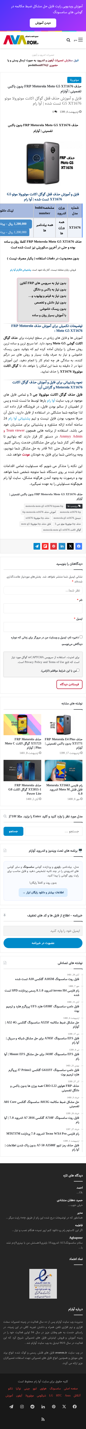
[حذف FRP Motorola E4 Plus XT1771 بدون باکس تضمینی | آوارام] (63, 724)
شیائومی (41, 1395)
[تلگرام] (37, 546)
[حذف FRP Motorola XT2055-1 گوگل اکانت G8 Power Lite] (22, 770)
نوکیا (18, 1388)
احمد (80, 1187)
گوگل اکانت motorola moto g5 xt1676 (62, 530)
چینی (27, 1388)
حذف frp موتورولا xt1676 (37, 518)
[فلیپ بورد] (45, 546)
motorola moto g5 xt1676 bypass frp (44, 506)
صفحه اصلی (71, 1388)
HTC (59, 1395)
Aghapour (76, 1238)
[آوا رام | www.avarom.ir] (21, 40)
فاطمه (79, 1225)
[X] (70, 546)
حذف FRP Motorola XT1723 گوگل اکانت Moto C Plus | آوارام (23, 743)
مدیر (80, 1213)
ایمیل (78, 619)
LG (51, 1395)
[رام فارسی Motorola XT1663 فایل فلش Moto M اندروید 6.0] (63, 770)
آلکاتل (77, 1395)
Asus (68, 1395)
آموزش (9, 1395)
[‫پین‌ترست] (53, 546)
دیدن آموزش (43, 22)
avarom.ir (61, 1352)
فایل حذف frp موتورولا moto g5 (36, 524)
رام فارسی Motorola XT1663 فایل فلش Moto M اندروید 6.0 (64, 789)
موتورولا (74, 80)
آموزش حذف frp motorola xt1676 (39, 512)
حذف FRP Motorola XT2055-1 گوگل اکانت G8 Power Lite (24, 789)
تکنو (10, 1388)
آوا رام (51, 400)
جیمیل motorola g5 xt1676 (67, 518)
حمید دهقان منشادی (70, 1200)
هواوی (43, 1388)
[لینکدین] (62, 546)
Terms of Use (56, 662)
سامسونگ (55, 1388)
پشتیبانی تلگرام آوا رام (20, 270)
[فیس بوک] (78, 546)
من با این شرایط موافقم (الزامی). (59, 670)
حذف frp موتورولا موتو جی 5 (68, 524)
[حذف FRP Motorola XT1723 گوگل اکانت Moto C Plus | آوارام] (22, 724)
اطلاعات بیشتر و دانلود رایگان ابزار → (43, 892)
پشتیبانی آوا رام (19, 418)
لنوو (35, 1388)
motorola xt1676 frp (70, 512)
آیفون (19, 1395)
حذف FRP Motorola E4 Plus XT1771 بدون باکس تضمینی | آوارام (63, 743)
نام (79, 600)
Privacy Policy (33, 662)
